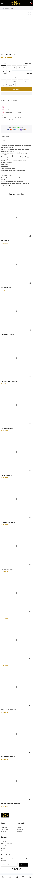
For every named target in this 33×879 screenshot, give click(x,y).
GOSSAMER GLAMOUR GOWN (9, 663)
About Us (3, 841)
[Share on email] (9, 186)
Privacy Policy (4, 847)
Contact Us (20, 829)
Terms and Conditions (6, 843)
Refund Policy (20, 833)
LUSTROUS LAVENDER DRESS (9, 381)
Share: (3, 185)
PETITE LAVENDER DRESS (8, 710)
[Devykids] (16, 3)
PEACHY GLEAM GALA (7, 428)
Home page (4, 827)
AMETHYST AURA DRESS (8, 522)
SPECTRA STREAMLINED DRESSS (10, 803)
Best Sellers (4, 831)
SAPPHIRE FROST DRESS (8, 757)
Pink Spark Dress (6, 287)
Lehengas (3, 833)
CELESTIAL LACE (6, 616)
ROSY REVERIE (5, 240)
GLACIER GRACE (8, 54)
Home (2, 8)
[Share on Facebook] (7, 186)
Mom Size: (3, 63)
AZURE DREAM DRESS (7, 569)
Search (19, 827)
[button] (16, 93)
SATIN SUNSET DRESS (7, 334)
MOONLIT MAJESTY (6, 475)
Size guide (29, 63)
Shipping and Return (6, 845)
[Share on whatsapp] (12, 186)
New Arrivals (4, 829)
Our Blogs (19, 831)
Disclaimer (4, 849)
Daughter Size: (5, 73)
